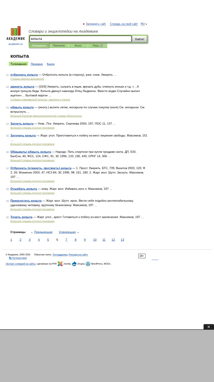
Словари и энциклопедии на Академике (63, 31)
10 (95, 239)
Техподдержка (60, 254)
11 (104, 239)
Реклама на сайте (78, 254)
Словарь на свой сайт (124, 24)
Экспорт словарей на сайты (20, 263)
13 (122, 239)
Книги (78, 45)
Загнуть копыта (21, 123)
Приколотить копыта (26, 200)
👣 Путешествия (18, 258)
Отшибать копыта (23, 188)
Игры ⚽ (98, 45)
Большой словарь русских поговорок (32, 127)
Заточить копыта (23, 135)
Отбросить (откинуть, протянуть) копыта (40, 168)
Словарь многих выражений (27, 79)
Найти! (139, 39)
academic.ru (16, 44)
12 (113, 239)
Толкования (39, 45)
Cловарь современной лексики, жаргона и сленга (40, 99)
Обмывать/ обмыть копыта (30, 151)
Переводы (59, 45)
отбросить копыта (24, 74)
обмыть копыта (22, 107)
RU (143, 24)
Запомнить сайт (96, 24)
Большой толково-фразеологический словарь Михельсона (46, 116)
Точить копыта (21, 217)
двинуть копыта (22, 86)
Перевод (37, 64)
